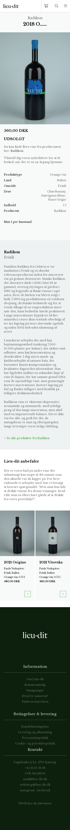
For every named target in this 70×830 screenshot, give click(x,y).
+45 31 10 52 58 (35, 768)
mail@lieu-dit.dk (35, 779)
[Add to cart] (27, 594)
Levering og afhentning (35, 732)
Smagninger (35, 690)
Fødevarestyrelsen (35, 701)
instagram (27, 790)
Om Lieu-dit (35, 679)
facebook (43, 790)
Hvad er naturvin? (35, 696)
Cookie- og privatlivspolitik (35, 743)
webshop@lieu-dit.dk (35, 784)
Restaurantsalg (35, 685)
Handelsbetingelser (35, 726)
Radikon (16, 151)
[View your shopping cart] (47, 6)
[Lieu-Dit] (11, 6)
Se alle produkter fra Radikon (28, 438)
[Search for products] (56, 6)
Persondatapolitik (35, 738)
